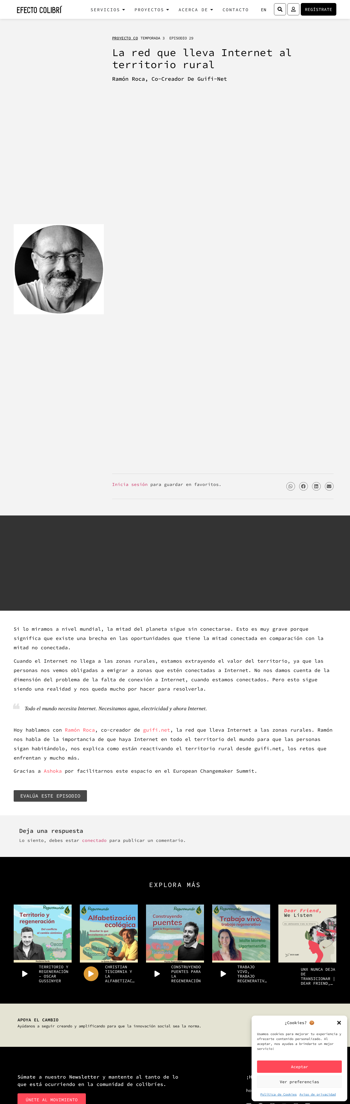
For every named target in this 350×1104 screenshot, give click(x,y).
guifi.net (156, 730)
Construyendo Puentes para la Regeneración (186, 973)
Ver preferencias (299, 1081)
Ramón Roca (80, 730)
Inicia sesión (130, 484)
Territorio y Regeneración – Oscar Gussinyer (53, 973)
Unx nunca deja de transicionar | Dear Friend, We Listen (318, 976)
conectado (94, 840)
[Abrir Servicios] (123, 9)
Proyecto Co (125, 38)
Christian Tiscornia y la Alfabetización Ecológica (120, 973)
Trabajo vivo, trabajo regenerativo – (252, 973)
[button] (339, 1022)
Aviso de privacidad (317, 1094)
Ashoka (53, 771)
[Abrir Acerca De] (211, 9)
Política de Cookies (278, 1094)
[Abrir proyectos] (167, 9)
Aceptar (299, 1066)
